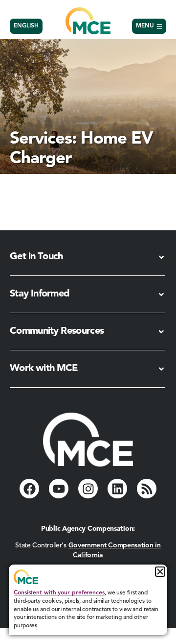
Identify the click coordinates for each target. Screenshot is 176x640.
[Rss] (146, 488)
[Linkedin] (117, 488)
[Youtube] (58, 488)
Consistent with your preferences (59, 593)
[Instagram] (88, 488)
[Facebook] (29, 488)
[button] (160, 571)
